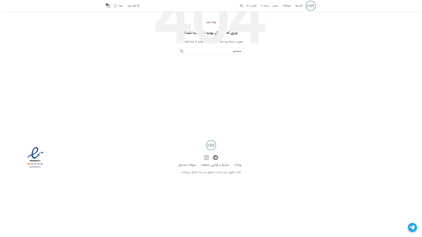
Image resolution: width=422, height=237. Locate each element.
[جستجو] (241, 5)
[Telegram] (215, 157)
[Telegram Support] (412, 227)
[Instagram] (206, 157)
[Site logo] (311, 5)
